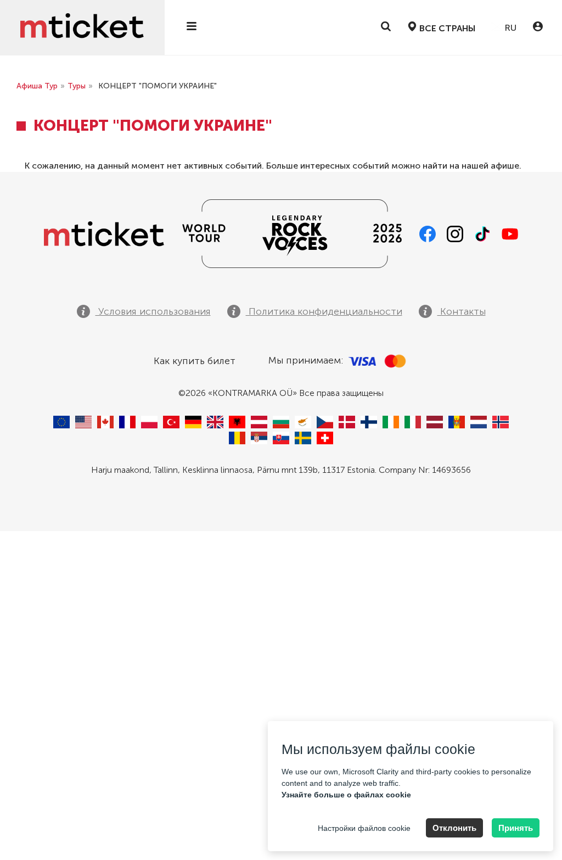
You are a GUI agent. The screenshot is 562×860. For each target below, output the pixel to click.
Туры (77, 86)
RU (509, 28)
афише (505, 165)
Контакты (461, 311)
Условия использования (153, 311)
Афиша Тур (37, 86)
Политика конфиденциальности (324, 311)
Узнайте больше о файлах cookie (346, 794)
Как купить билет (194, 361)
